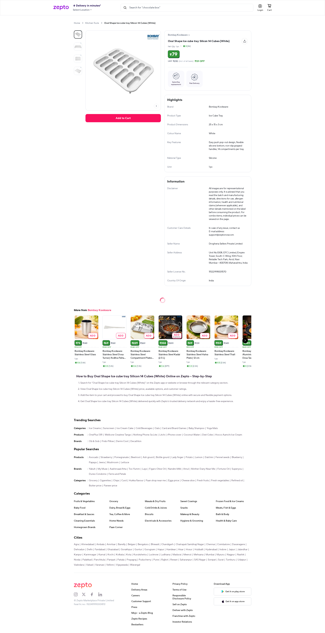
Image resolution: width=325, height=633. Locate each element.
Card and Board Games (174, 428)
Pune (156, 559)
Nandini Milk (174, 468)
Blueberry (237, 457)
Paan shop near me (156, 480)
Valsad (89, 564)
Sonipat (212, 559)
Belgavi (131, 544)
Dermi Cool (122, 441)
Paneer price (110, 485)
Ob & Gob (94, 441)
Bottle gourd (162, 457)
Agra (76, 544)
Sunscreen (108, 428)
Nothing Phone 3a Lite (145, 434)
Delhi (89, 549)
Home (77, 23)
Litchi (162, 434)
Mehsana (198, 554)
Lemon (199, 457)
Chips (116, 480)
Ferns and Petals (117, 474)
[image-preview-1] (78, 47)
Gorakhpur (126, 549)
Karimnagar (90, 554)
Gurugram (149, 549)
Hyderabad (211, 549)
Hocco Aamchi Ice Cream (228, 434)
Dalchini (209, 457)
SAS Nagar (200, 559)
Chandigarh (167, 544)
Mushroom (113, 462)
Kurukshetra (140, 554)
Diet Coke (207, 434)
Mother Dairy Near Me (203, 468)
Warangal (135, 564)
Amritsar (111, 544)
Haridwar (171, 549)
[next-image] (156, 106)
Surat (221, 559)
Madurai (176, 554)
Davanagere (238, 544)
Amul (186, 468)
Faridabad (100, 549)
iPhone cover (174, 434)
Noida (77, 559)
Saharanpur (186, 559)
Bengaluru (143, 544)
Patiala (120, 559)
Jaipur (232, 549)
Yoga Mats (212, 428)
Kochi (110, 554)
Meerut (187, 554)
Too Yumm (134, 468)
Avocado (93, 457)
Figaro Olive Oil (157, 468)
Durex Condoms (97, 474)
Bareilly (122, 544)
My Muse (102, 468)
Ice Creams (95, 428)
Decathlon (135, 441)
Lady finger (177, 457)
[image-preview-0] (78, 34)
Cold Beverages (144, 428)
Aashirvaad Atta (118, 468)
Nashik (240, 554)
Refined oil (237, 480)
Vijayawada (122, 564)
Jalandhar (242, 549)
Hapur (160, 549)
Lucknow (153, 554)
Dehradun (79, 549)
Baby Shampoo (196, 428)
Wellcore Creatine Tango (118, 434)
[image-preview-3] (78, 71)
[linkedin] (102, 594)
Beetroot (136, 457)
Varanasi (99, 564)
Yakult (92, 468)
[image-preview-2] (78, 59)
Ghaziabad (113, 549)
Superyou (237, 468)
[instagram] (78, 594)
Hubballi (198, 549)
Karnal (101, 554)
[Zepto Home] (61, 7)
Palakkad (87, 559)
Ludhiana (165, 554)
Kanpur (78, 554)
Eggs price (173, 480)
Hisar (181, 549)
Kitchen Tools (92, 23)
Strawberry (106, 457)
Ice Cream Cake (125, 428)
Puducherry (145, 559)
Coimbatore (223, 544)
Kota (128, 554)
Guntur (138, 549)
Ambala (100, 544)
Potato (189, 457)
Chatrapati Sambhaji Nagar (190, 544)
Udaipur (241, 559)
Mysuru (220, 554)
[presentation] (82, 23)
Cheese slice (188, 480)
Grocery (93, 480)
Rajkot (164, 559)
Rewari (174, 559)
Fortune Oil (223, 468)
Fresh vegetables (220, 480)
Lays (144, 468)
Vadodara (79, 564)
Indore (222, 549)
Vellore (110, 564)
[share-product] (245, 41)
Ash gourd (148, 457)
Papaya (93, 462)
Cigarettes (105, 480)
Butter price (95, 485)
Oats (157, 428)
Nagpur (231, 554)
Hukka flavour (136, 480)
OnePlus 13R (96, 434)
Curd (124, 480)
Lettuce (125, 462)
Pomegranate (121, 457)
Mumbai (210, 554)
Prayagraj (131, 559)
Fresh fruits (203, 480)
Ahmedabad (87, 544)
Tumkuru (230, 559)
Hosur (189, 549)
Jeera (102, 462)
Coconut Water (192, 434)
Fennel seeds (222, 457)
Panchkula (99, 559)
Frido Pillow (108, 441)
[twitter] (86, 594)
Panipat (111, 559)
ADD (93, 335)
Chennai (210, 544)
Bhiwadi (155, 544)
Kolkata (120, 554)
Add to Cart (123, 118)
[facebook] (94, 594)
